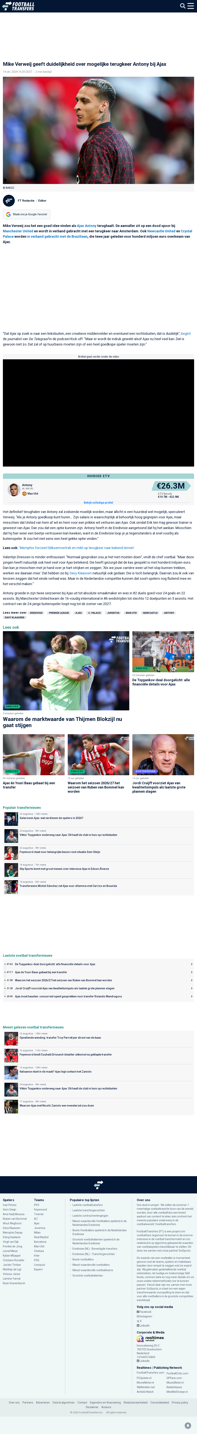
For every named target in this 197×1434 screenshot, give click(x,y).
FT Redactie (26, 200)
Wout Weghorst (12, 1223)
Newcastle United (161, 231)
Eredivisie (36, 613)
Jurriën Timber (12, 1264)
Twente (38, 1214)
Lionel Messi (10, 1251)
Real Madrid (41, 1237)
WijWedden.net (146, 1387)
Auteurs (106, 1407)
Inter (37, 1255)
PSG (36, 1260)
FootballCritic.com (177, 1373)
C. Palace (94, 613)
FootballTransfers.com (150, 1372)
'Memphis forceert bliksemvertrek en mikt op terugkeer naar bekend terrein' (76, 548)
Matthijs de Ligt (12, 1269)
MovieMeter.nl (145, 1382)
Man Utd (131, 613)
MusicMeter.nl (175, 1382)
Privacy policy (180, 1402)
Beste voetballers (83, 1259)
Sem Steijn (9, 1209)
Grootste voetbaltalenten (88, 1275)
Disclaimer (92, 1407)
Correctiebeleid (159, 1402)
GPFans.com (174, 1378)
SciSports (184, 1250)
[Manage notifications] (188, 1425)
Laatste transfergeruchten (89, 1210)
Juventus (113, 613)
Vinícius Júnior (11, 1274)
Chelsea (39, 1251)
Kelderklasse (174, 1387)
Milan (37, 1232)
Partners (28, 1402)
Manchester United (18, 231)
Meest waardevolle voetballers (91, 1264)
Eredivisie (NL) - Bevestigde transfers (95, 1248)
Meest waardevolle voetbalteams (93, 1270)
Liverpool (39, 1264)
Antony (90, 226)
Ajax (80, 226)
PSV (36, 1204)
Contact (82, 1402)
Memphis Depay (13, 1232)
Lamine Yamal (11, 1278)
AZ (36, 1218)
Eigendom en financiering (105, 1402)
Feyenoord (40, 1209)
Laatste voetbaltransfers (88, 1204)
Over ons (14, 1402)
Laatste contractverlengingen (90, 1215)
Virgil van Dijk (11, 1241)
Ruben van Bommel (15, 1218)
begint (186, 333)
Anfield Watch (145, 1391)
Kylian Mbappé (12, 1255)
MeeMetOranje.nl (177, 1391)
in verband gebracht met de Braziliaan (57, 236)
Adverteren (43, 1402)
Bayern (38, 1269)
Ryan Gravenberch (14, 1283)
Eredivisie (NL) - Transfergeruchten (94, 1254)
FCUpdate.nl (144, 1378)
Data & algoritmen (64, 1402)
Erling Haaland (11, 1237)
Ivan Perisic (10, 1204)
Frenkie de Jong (12, 1246)
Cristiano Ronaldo (13, 1260)
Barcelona (40, 1241)
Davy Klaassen (81, 573)
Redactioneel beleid (136, 1402)
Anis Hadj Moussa (13, 1214)
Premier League (59, 613)
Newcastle (150, 613)
